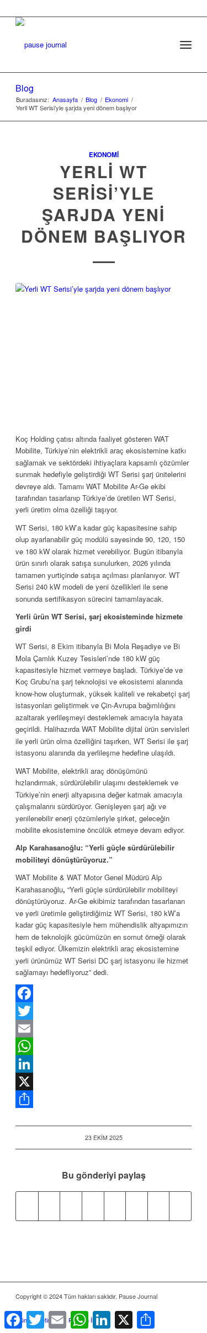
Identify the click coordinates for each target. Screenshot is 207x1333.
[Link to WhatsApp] (166, 1308)
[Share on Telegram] (115, 1206)
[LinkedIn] (103, 1064)
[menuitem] (161, 44)
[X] (103, 1081)
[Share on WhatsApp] (71, 1206)
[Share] (103, 1099)
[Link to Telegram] (183, 1308)
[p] (85, 39)
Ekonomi (104, 154)
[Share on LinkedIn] (93, 1206)
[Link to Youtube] (180, 1206)
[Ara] (161, 44)
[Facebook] (103, 993)
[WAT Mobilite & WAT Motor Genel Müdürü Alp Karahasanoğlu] (103, 352)
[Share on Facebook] (27, 1206)
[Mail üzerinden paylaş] (136, 1206)
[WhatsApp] (103, 1046)
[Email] (103, 1028)
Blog (24, 88)
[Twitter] (103, 1011)
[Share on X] (49, 1206)
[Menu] (186, 44)
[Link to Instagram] (158, 1206)
